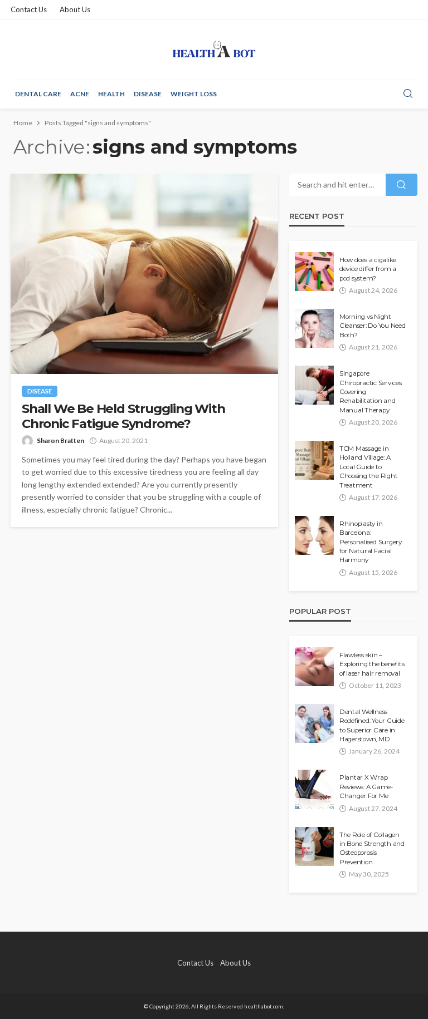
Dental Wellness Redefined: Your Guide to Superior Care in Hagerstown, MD (372, 725)
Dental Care (38, 94)
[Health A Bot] (214, 49)
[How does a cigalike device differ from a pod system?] (314, 271)
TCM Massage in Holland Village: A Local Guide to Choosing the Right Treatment (368, 467)
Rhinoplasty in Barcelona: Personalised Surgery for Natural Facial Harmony (370, 542)
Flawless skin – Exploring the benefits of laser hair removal (371, 664)
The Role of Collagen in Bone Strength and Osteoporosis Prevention (372, 848)
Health (111, 94)
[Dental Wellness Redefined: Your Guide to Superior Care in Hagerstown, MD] (314, 723)
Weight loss (194, 94)
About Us (75, 9)
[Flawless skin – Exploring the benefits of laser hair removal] (314, 666)
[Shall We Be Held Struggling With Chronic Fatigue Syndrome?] (144, 274)
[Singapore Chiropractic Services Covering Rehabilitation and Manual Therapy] (314, 385)
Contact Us (29, 9)
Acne (79, 94)
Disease (148, 94)
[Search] (407, 94)
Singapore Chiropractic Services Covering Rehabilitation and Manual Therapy (370, 392)
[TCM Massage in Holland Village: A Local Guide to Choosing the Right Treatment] (314, 460)
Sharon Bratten (60, 440)
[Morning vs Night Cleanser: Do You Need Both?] (314, 328)
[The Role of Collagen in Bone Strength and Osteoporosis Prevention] (314, 846)
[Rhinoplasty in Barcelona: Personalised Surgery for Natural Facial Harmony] (314, 535)
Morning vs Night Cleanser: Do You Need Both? (372, 326)
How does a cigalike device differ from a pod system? (367, 269)
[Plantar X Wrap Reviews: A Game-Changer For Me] (314, 789)
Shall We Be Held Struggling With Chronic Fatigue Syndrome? (123, 416)
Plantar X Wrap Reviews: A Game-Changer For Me (366, 787)
